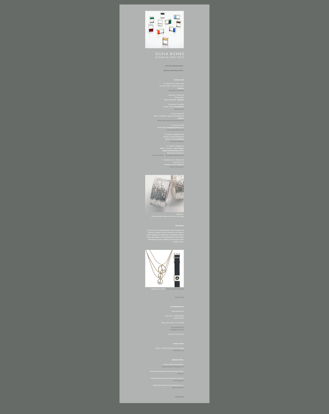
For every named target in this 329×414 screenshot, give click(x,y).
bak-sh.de (180, 373)
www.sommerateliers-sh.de (175, 130)
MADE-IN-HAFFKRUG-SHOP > (173, 70)
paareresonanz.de (158, 155)
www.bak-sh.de (179, 109)
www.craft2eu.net (178, 350)
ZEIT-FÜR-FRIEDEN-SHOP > (174, 66)
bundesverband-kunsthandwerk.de (173, 366)
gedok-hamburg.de (178, 387)
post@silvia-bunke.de (177, 329)
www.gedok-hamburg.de (176, 90)
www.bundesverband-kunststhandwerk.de (170, 120)
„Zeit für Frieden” (175, 289)
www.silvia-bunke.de (177, 327)
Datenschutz (179, 397)
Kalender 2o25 (179, 297)
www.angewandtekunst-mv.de (174, 155)
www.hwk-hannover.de (177, 167)
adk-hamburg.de (178, 380)
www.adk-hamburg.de (177, 141)
